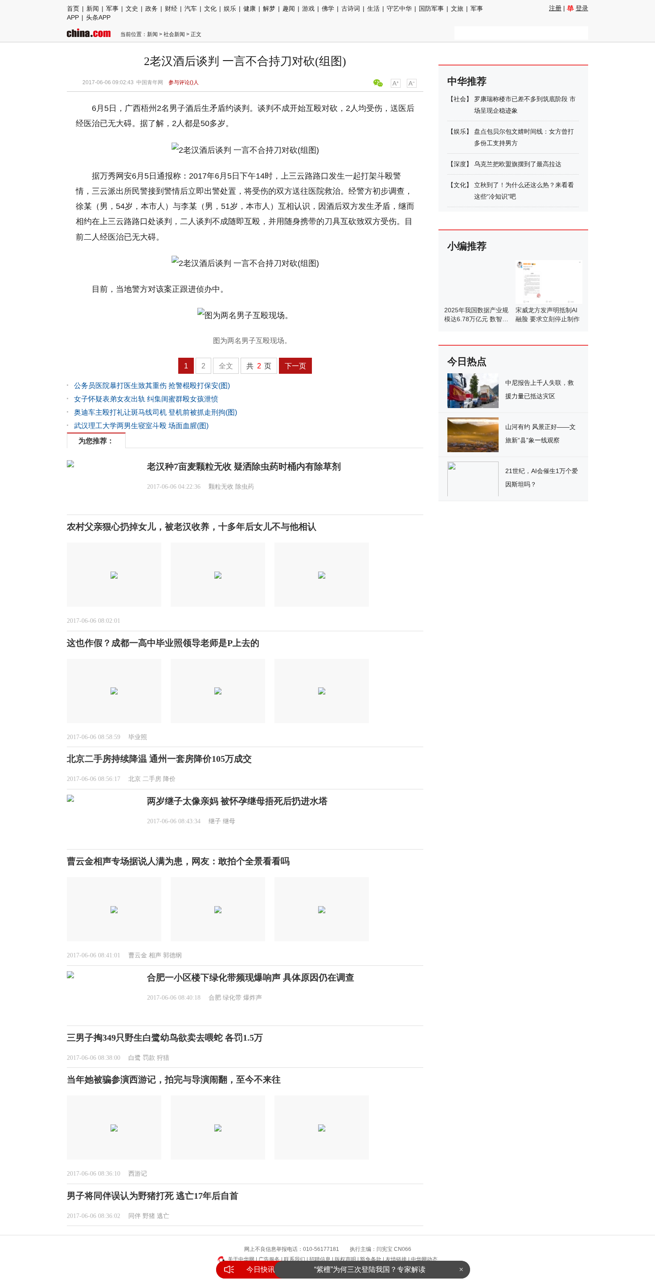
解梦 (269, 8)
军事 (112, 8)
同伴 (134, 1216)
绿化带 (232, 997)
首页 (73, 8)
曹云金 (137, 955)
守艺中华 (399, 8)
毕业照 (137, 737)
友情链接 (396, 1259)
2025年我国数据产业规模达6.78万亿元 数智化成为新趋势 (476, 318)
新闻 (92, 8)
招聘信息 (320, 1259)
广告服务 (269, 1259)
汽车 (190, 8)
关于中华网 (241, 1259)
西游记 (137, 1173)
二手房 (152, 779)
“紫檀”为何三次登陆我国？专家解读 (370, 1269)
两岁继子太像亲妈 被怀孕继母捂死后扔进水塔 (237, 801)
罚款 (149, 1057)
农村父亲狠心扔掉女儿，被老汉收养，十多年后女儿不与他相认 (191, 526)
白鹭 (134, 1057)
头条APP (98, 17)
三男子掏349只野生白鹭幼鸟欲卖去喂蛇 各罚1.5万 (165, 1037)
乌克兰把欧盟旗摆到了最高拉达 (517, 164)
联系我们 (294, 1259)
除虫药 (244, 486)
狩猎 (163, 1057)
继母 (229, 821)
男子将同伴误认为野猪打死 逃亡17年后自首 (152, 1196)
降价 (169, 779)
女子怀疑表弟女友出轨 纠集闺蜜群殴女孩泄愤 (146, 399)
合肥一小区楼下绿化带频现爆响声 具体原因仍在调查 (250, 977)
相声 (155, 955)
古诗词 (350, 8)
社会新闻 (174, 34)
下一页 (295, 366)
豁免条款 (370, 1259)
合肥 (215, 997)
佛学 (328, 8)
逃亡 (163, 1216)
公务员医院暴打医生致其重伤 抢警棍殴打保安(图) (152, 385)
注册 (555, 8)
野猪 (149, 1216)
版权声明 (345, 1259)
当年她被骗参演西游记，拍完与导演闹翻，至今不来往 (174, 1079)
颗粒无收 (221, 486)
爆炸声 (252, 997)
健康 (249, 8)
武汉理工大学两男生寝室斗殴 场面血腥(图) (141, 425)
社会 (460, 98)
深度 (460, 164)
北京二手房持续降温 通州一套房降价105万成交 (159, 759)
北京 (134, 779)
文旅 (457, 8)
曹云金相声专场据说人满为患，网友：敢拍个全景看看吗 (178, 861)
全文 (226, 366)
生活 (373, 8)
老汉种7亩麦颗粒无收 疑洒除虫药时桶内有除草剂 (244, 466)
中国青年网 (149, 82)
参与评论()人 (183, 82)
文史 (132, 8)
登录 (582, 8)
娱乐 (230, 8)
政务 (151, 8)
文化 (210, 8)
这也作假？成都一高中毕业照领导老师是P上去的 (163, 643)
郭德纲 (172, 955)
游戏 (308, 8)
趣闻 (288, 8)
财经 (171, 8)
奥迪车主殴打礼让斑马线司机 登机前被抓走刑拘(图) (155, 412)
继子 (215, 821)
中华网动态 (424, 1259)
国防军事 (431, 8)
